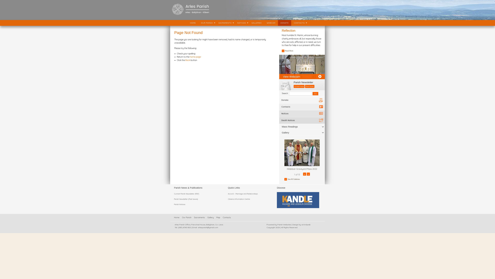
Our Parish (207, 23)
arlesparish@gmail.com (208, 227)
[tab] (302, 127)
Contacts (299, 23)
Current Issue (299, 86)
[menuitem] (192, 23)
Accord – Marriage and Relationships (243, 194)
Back (187, 60)
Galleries (256, 23)
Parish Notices (179, 204)
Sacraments (225, 23)
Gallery (210, 217)
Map (218, 217)
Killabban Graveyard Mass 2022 (302, 169)
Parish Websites (284, 224)
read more (289, 51)
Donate (284, 23)
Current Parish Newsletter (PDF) (186, 194)
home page (195, 57)
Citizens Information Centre (239, 199)
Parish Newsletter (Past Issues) (186, 199)
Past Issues (310, 86)
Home (193, 23)
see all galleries (294, 179)
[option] (302, 155)
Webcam (271, 23)
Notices (241, 23)
